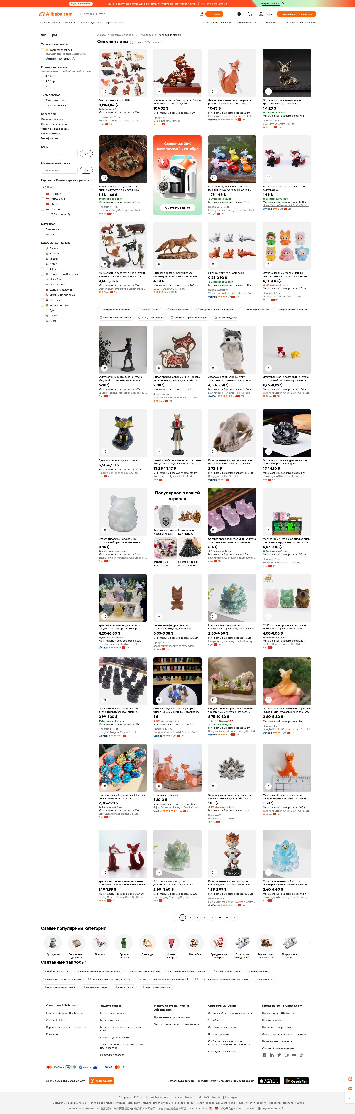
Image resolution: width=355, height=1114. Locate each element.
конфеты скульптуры (58, 971)
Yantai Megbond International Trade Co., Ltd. (123, 392)
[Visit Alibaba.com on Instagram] (286, 1055)
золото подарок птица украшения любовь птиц (223, 979)
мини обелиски (259, 971)
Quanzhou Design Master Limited (172, 476)
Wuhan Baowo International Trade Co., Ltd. (232, 293)
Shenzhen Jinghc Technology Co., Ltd (175, 397)
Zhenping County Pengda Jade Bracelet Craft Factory (123, 557)
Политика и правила (112, 1054)
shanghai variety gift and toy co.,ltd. (173, 645)
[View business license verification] (211, 1108)
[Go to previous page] (175, 917)
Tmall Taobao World (159, 1097)
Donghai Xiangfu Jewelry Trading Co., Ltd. (231, 731)
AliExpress (125, 1097)
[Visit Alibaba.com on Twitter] (279, 1055)
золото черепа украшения (117, 317)
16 (227, 917)
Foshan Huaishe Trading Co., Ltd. (281, 644)
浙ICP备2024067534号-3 (271, 1108)
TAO (206, 1097)
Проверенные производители (172, 1017)
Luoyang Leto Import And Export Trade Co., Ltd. (123, 288)
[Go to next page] (234, 917)
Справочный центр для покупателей (230, 1013)
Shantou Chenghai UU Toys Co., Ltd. (119, 120)
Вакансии (52, 1034)
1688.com (139, 1097)
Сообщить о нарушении (222, 1051)
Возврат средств (218, 1034)
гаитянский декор (227, 317)
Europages (231, 1097)
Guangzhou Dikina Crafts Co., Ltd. (282, 296)
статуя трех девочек (153, 317)
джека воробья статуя (257, 309)
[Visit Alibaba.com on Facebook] (264, 1055)
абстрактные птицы (96, 987)
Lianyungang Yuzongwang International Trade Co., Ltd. (232, 557)
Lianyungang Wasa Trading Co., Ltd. (119, 813)
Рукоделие (146, 34)
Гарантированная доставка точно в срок (120, 1029)
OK (86, 153)
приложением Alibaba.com (237, 1080)
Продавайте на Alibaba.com (278, 1013)
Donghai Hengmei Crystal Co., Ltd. (118, 732)
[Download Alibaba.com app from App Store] (269, 1080)
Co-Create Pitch (55, 1020)
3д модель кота (126, 987)
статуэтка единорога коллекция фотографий (164, 979)
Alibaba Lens (66, 1080)
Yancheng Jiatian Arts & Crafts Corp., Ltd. (286, 392)
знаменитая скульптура (157, 987)
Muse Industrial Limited (166, 120)
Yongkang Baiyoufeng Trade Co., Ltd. (284, 562)
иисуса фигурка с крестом (293, 309)
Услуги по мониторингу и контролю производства (121, 1046)
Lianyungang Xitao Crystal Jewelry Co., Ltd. (287, 476)
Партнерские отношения (277, 1041)
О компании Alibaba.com (61, 1005)
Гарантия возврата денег (115, 1020)
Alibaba (101, 34)
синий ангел (265, 979)
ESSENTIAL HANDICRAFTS (169, 288)
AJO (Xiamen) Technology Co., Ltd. (118, 472)
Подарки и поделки (122, 34)
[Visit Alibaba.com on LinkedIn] (272, 1055)
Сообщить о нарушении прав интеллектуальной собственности (229, 1043)
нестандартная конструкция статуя (111, 979)
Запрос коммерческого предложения (176, 1024)
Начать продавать (272, 1020)
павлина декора (150, 309)
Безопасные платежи (113, 1013)
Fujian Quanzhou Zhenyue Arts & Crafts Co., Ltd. (232, 116)
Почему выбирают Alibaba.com (64, 1013)
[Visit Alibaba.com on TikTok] (301, 1055)
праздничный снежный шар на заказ (100, 971)
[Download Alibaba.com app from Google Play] (296, 1080)
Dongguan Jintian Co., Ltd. (223, 476)
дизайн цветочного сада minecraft (188, 971)
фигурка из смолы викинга (117, 309)
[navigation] (67, 476)
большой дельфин (179, 309)
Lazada (178, 1097)
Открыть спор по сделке (223, 1027)
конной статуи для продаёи (145, 971)
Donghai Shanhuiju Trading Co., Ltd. (119, 644)
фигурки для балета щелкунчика (217, 309)
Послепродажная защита (115, 1037)
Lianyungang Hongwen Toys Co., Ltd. (229, 392)
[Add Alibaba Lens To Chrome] (101, 1080)
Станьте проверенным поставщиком (284, 1034)
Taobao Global (193, 1097)
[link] (350, 1079)
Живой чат (214, 1020)
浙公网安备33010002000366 (238, 1108)
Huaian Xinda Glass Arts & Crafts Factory (286, 205)
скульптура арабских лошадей (190, 317)
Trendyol (217, 1097)
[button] (201, 14)
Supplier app (186, 1080)
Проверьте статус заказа (277, 1027)
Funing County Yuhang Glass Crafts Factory (232, 210)
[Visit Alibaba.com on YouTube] (294, 1055)
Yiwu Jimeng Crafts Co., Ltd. (279, 123)
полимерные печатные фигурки (64, 979)
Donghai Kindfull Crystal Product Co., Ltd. (177, 732)
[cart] (251, 14)
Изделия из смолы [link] (169, 34)
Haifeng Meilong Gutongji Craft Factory (121, 210)
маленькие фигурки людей (61, 987)
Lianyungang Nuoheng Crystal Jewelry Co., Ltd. (232, 641)
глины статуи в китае (229, 971)
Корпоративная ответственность (66, 1027)
